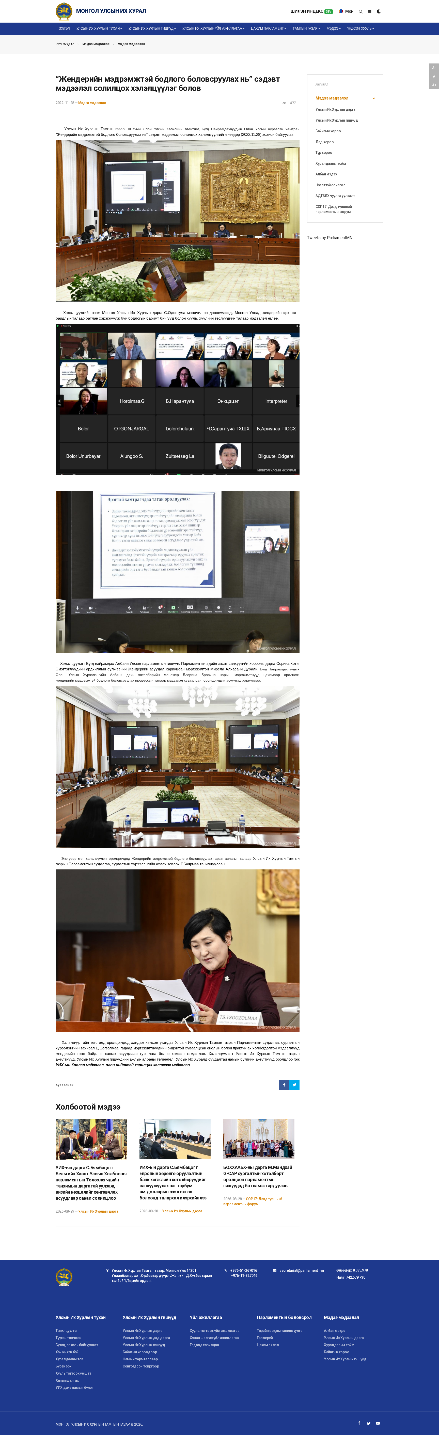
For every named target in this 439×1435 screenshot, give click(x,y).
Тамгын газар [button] (305, 28)
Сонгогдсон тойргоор (141, 1366)
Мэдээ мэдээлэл (96, 44)
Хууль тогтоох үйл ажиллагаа (214, 1331)
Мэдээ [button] (332, 28)
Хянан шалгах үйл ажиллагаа (214, 1338)
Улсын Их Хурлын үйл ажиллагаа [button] (212, 28)
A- (434, 68)
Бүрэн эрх (63, 1366)
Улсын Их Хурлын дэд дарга (146, 1338)
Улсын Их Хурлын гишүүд (337, 120)
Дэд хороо (325, 142)
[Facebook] (359, 1423)
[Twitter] (369, 1423)
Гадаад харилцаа (204, 1345)
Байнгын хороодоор (140, 1352)
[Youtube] (378, 1423)
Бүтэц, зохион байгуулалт (77, 1345)
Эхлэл (64, 28)
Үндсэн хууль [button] (359, 28)
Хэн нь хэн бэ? (67, 1352)
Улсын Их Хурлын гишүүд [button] (151, 28)
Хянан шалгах (67, 1380)
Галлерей (265, 1338)
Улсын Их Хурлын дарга (98, 1211)
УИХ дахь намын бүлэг (74, 1387)
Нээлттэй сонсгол (331, 185)
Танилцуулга (66, 1331)
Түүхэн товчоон (68, 1338)
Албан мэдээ (326, 174)
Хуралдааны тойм (331, 163)
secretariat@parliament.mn (301, 1270)
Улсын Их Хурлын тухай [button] (98, 28)
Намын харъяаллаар (140, 1359)
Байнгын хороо (328, 131)
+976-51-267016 (243, 1270)
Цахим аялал (268, 1345)
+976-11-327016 (244, 1276)
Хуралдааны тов (69, 1359)
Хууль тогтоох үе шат (73, 1373)
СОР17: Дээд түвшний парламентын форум (334, 209)
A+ (434, 85)
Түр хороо (324, 153)
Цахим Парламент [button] (267, 28)
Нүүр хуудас (65, 44)
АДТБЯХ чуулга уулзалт (335, 196)
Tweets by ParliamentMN (329, 237)
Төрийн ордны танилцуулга (279, 1331)
